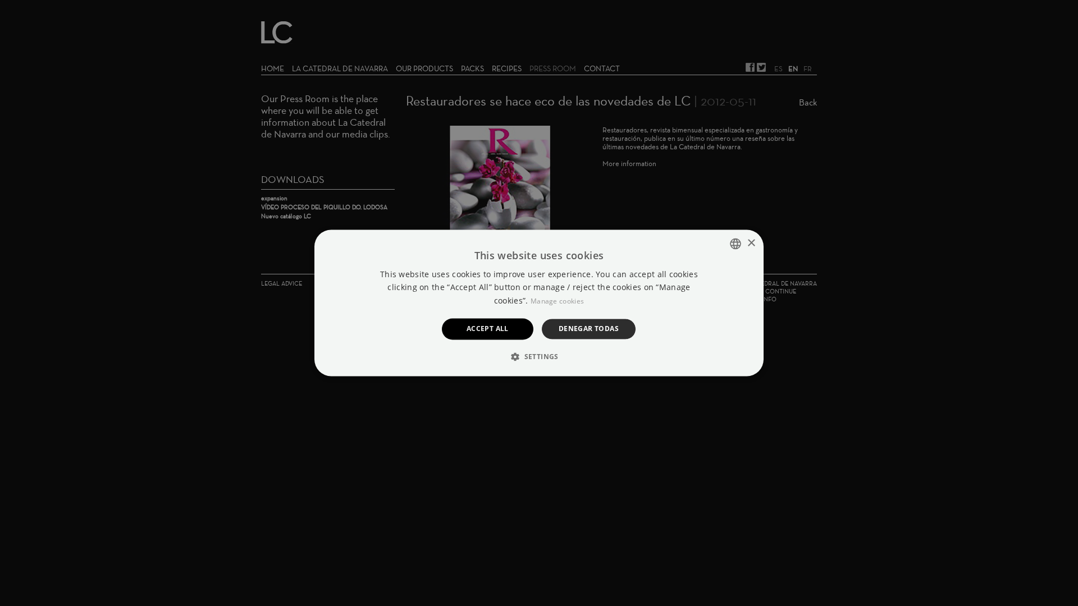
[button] (539, 356)
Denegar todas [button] (589, 328)
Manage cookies (557, 301)
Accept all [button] (488, 328)
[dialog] (539, 303)
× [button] (751, 243)
